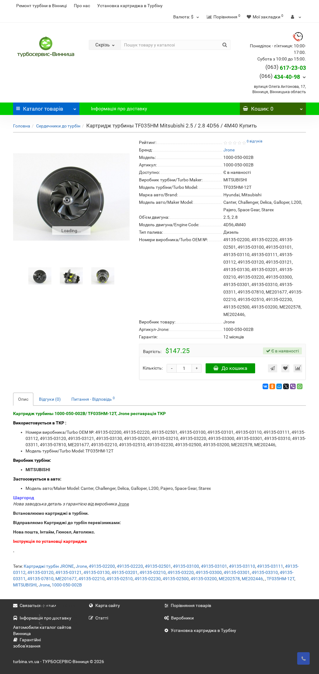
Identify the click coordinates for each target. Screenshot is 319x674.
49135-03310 (265, 572)
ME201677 (66, 578)
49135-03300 (209, 572)
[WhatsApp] (299, 386)
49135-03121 (68, 572)
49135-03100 (186, 566)
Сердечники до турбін (58, 125)
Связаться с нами (38, 605)
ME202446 (252, 578)
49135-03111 (270, 566)
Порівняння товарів (191, 605)
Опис (23, 399)
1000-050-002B (67, 584)
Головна (21, 125)
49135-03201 (125, 572)
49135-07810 (40, 578)
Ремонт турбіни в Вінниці (41, 5)
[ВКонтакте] (265, 386)
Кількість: (153, 368)
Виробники (182, 617)
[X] (286, 386)
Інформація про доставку (119, 109)
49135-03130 (96, 572)
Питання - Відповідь (93, 399)
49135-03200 (204, 578)
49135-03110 (242, 566)
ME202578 (229, 578)
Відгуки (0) (50, 399)
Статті (101, 617)
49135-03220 (181, 572)
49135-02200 (102, 566)
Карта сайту (107, 605)
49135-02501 (158, 566)
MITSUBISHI (25, 584)
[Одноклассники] (272, 386)
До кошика (234, 368)
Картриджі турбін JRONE (49, 566)
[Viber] (293, 386)
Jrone (81, 566)
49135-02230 (148, 578)
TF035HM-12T (280, 578)
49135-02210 (92, 578)
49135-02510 (120, 578)
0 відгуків (254, 141)
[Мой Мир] (279, 386)
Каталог (43, 109)
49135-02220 (130, 566)
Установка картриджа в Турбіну (130, 5)
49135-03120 (40, 572)
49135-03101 (214, 566)
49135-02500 (176, 578)
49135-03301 (237, 572)
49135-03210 (153, 572)
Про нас (82, 5)
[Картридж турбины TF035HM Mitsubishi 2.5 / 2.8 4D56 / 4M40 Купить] (71, 197)
